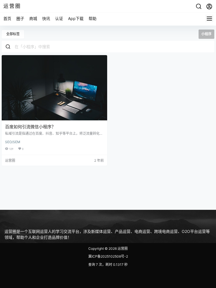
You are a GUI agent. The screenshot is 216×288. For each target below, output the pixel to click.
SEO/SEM (12, 142)
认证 (59, 18)
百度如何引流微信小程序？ (30, 126)
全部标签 (13, 34)
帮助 (92, 18)
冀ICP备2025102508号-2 (108, 256)
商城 (33, 18)
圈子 (20, 18)
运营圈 (122, 248)
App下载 (76, 18)
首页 (7, 18)
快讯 (46, 18)
